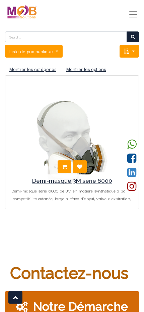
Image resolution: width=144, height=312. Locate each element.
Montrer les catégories (32, 69)
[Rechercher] (133, 36)
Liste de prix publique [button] (31, 51)
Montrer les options (86, 69)
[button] (129, 51)
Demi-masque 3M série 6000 (72, 180)
